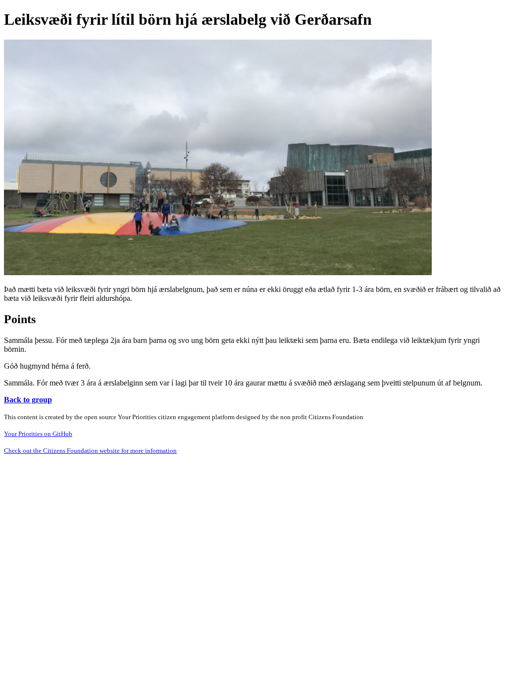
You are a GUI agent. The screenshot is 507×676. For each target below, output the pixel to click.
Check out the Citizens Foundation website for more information (90, 450)
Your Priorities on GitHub (38, 433)
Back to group (28, 399)
